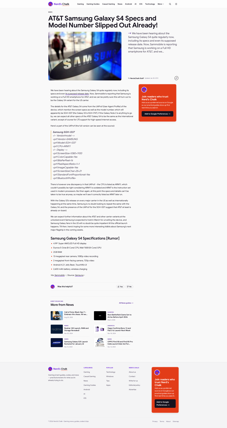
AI (135, 4)
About (168, 421)
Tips (107, 381)
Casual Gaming (108, 4)
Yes (121, 287)
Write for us (133, 381)
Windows (110, 376)
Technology (150, 4)
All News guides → (126, 303)
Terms (162, 421)
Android (128, 4)
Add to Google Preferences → (157, 114)
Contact (132, 376)
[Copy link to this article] (176, 78)
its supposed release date (77, 93)
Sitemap (176, 421)
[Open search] (170, 4)
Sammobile (59, 275)
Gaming (80, 4)
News (120, 4)
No (130, 287)
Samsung (79, 275)
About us (132, 372)
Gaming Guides (93, 4)
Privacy (155, 421)
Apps (108, 385)
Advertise (132, 389)
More (160, 4)
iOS (140, 4)
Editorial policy (134, 385)
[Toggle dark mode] (176, 4)
